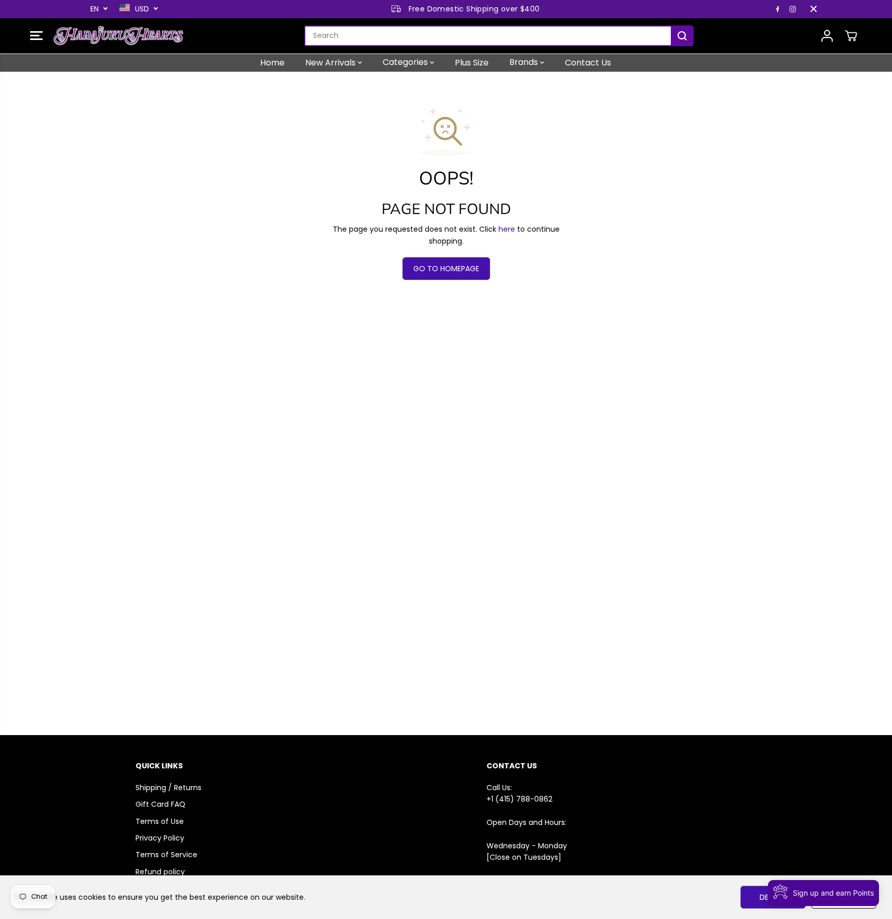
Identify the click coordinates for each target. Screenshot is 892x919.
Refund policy (160, 872)
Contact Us (588, 62)
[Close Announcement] (813, 9)
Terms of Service (166, 854)
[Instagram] (793, 9)
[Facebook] (778, 9)
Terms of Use (160, 821)
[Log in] (827, 36)
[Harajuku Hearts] (118, 35)
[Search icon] (682, 35)
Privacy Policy (160, 838)
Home (272, 62)
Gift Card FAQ (160, 804)
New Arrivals (331, 62)
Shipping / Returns (168, 787)
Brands (524, 62)
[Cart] (851, 36)
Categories (406, 62)
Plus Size (472, 62)
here (506, 229)
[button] (36, 36)
